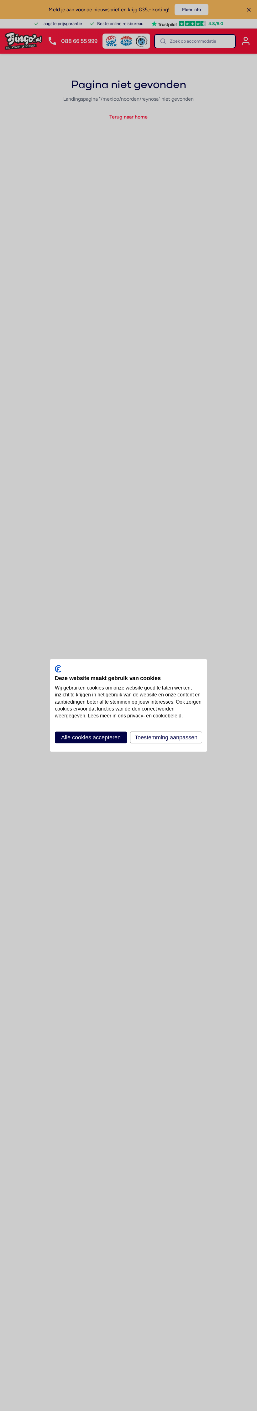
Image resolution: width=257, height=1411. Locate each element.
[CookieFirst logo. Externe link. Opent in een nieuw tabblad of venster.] (58, 669)
